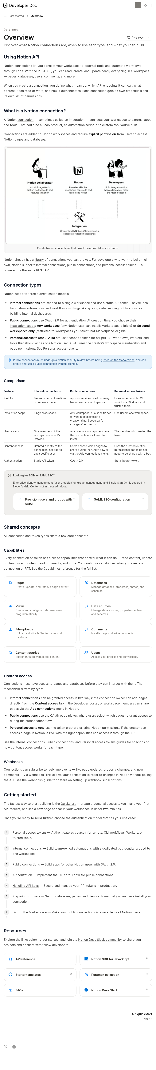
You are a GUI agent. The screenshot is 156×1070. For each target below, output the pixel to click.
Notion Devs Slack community (100, 939)
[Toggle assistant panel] (145, 5)
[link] (46, 501)
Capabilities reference (59, 568)
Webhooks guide (40, 780)
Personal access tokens (60, 348)
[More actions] (151, 5)
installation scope (22, 326)
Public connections (60, 742)
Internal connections (30, 742)
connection (25, 120)
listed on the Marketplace (119, 360)
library (39, 259)
